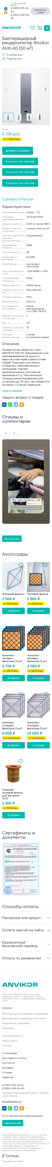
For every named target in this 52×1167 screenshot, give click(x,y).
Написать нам (12, 1123)
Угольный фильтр (13, 594)
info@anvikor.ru (11, 1101)
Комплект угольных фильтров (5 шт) (37, 725)
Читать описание (12, 390)
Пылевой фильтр (37, 594)
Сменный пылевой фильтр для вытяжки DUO (12, 794)
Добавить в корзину (17, 150)
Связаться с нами (40, 11)
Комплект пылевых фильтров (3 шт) (12, 658)
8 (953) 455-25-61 (13, 1085)
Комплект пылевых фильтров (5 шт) (37, 658)
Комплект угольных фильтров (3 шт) (12, 725)
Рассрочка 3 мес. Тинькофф (20, 161)
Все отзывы (11, 538)
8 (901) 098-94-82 (13, 1088)
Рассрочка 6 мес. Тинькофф (20, 183)
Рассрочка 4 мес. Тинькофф (20, 172)
